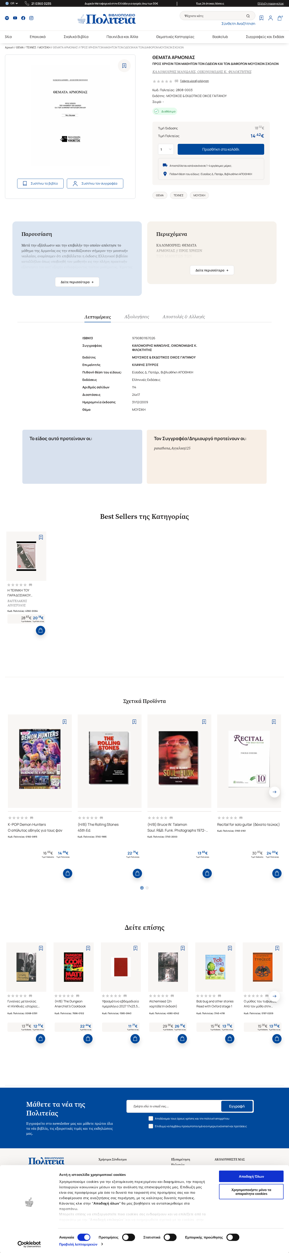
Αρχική (9, 47)
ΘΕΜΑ (20, 47)
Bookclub (220, 36)
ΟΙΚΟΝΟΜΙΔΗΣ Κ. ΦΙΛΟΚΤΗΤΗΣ (224, 71)
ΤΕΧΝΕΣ (31, 47)
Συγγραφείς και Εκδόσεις (267, 36)
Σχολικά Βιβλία (76, 36)
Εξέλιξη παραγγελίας (271, 3)
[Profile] (270, 18)
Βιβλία (6, 36)
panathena (162, 448)
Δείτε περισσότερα (77, 282)
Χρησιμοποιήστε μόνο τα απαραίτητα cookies (251, 1191)
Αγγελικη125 (180, 448)
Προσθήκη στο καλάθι (221, 149)
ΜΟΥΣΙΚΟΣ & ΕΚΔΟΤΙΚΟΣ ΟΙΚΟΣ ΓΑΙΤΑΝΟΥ (196, 96)
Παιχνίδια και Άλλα (122, 36)
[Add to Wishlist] (124, 65)
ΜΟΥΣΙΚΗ (44, 47)
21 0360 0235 (41, 3)
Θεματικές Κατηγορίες (175, 36)
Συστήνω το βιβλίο (44, 183)
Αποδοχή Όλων (251, 1176)
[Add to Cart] (40, 630)
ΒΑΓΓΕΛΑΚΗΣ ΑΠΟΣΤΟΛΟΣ (17, 603)
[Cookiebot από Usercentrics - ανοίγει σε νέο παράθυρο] (29, 1244)
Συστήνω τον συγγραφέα (99, 183)
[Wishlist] (261, 18)
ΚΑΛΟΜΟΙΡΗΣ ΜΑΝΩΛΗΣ (173, 71)
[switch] (128, 1237)
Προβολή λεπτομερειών (78, 1244)
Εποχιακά (38, 36)
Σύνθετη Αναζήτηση (238, 23)
